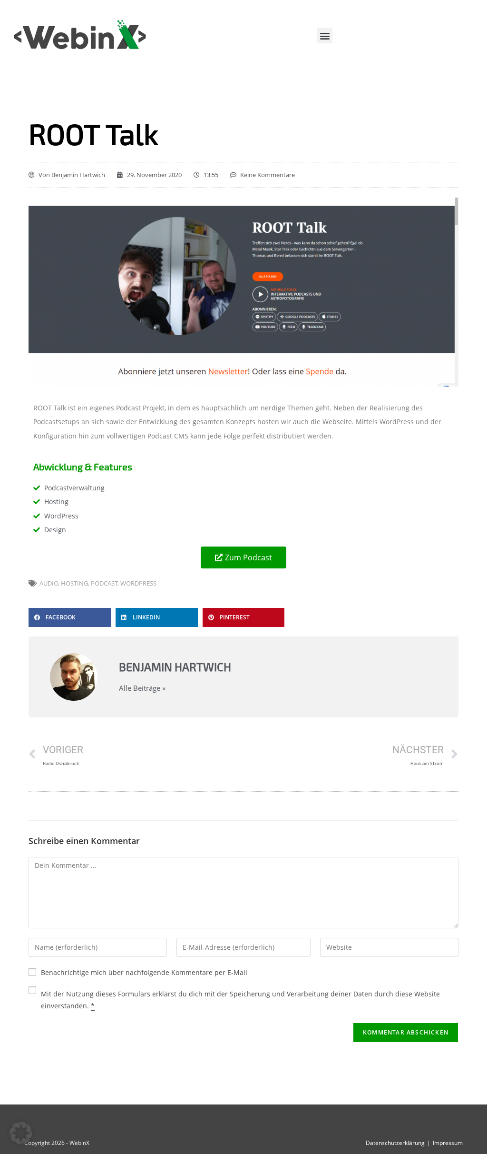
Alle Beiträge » (142, 688)
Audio (48, 583)
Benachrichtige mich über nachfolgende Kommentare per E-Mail (144, 972)
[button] (324, 35)
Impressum (448, 1143)
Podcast (104, 583)
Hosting (74, 583)
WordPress (138, 583)
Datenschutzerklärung (395, 1143)
